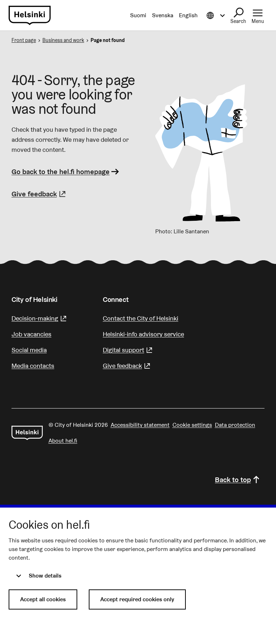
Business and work (63, 40)
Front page (24, 40)
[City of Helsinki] (27, 433)
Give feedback (40, 194)
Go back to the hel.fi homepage (61, 171)
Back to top (233, 479)
